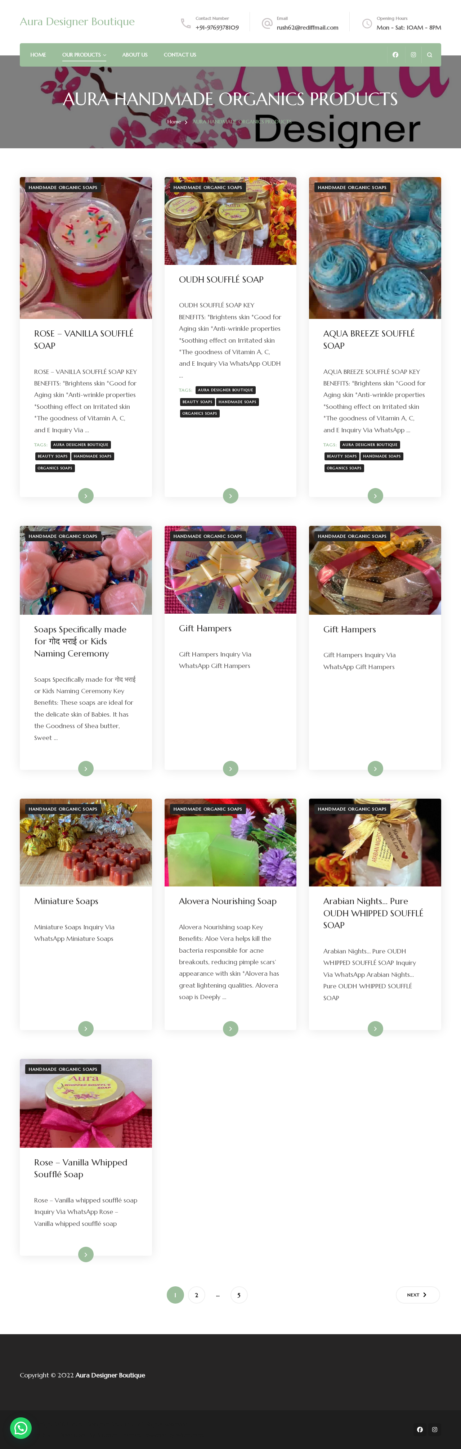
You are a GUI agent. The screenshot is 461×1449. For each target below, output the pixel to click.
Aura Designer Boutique (77, 21)
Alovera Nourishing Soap (228, 901)
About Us (135, 54)
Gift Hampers (205, 628)
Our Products (81, 54)
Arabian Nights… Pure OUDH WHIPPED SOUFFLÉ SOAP (373, 913)
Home (38, 54)
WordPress (189, 1434)
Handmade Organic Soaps (63, 187)
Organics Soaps (55, 468)
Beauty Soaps (53, 456)
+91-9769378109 (217, 27)
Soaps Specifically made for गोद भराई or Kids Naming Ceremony (80, 641)
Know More (74, 495)
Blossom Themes (118, 1434)
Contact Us (180, 54)
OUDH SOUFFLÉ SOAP (221, 279)
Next (413, 1294)
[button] (21, 1428)
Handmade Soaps (93, 456)
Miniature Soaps (66, 901)
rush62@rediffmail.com (308, 27)
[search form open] (429, 55)
